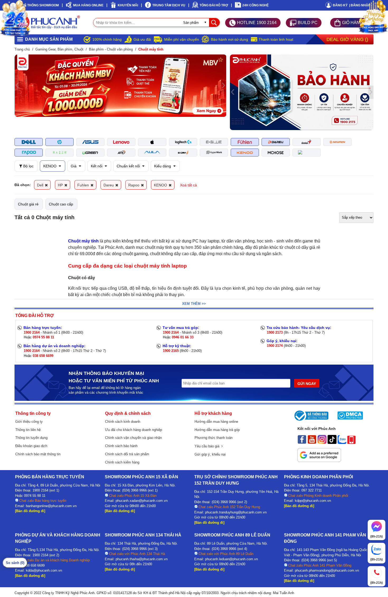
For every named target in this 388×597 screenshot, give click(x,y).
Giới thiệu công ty (29, 422)
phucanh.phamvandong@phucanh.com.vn (327, 570)
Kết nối (97, 166)
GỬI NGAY (306, 384)
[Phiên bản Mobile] (351, 442)
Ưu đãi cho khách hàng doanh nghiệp (133, 430)
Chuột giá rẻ (28, 204)
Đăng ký (340, 5)
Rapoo (134, 185)
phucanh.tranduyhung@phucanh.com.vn (236, 512)
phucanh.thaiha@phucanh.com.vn (142, 559)
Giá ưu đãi (142, 39)
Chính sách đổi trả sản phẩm (127, 454)
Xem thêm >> (194, 304)
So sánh (15, 563)
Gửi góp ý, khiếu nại (210, 454)
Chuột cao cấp (61, 204)
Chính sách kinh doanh (122, 422)
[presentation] (17, 85)
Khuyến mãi (128, 5)
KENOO (50, 166)
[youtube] (311, 442)
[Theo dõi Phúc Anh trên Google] (319, 460)
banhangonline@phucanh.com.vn (51, 506)
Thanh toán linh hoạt (276, 39)
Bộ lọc (28, 166)
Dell (40, 185)
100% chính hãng (107, 39)
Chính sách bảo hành (121, 446)
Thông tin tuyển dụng (31, 438)
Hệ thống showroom (40, 5)
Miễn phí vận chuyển (181, 39)
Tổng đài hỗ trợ (214, 5)
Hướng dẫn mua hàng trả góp (217, 430)
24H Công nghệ (255, 5)
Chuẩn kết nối (129, 166)
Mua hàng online (88, 5)
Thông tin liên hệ (28, 430)
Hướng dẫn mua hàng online (216, 422)
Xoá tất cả (188, 185)
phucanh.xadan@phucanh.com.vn (142, 501)
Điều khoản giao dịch (31, 446)
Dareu (109, 185)
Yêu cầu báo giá (208, 446)
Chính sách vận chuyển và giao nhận (133, 438)
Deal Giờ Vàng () (347, 39)
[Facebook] (301, 442)
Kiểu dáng (163, 166)
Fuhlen (83, 185)
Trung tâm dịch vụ (168, 5)
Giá (74, 166)
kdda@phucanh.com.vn (44, 570)
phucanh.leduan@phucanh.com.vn (231, 559)
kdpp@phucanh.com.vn (313, 501)
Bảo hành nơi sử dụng (229, 39)
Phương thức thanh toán (214, 438)
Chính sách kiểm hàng (122, 462)
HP (61, 185)
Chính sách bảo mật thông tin (37, 454)
